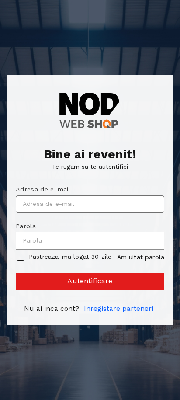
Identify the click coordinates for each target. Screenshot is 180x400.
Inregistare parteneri (118, 308)
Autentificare (89, 281)
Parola (26, 226)
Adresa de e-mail (43, 189)
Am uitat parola (140, 257)
